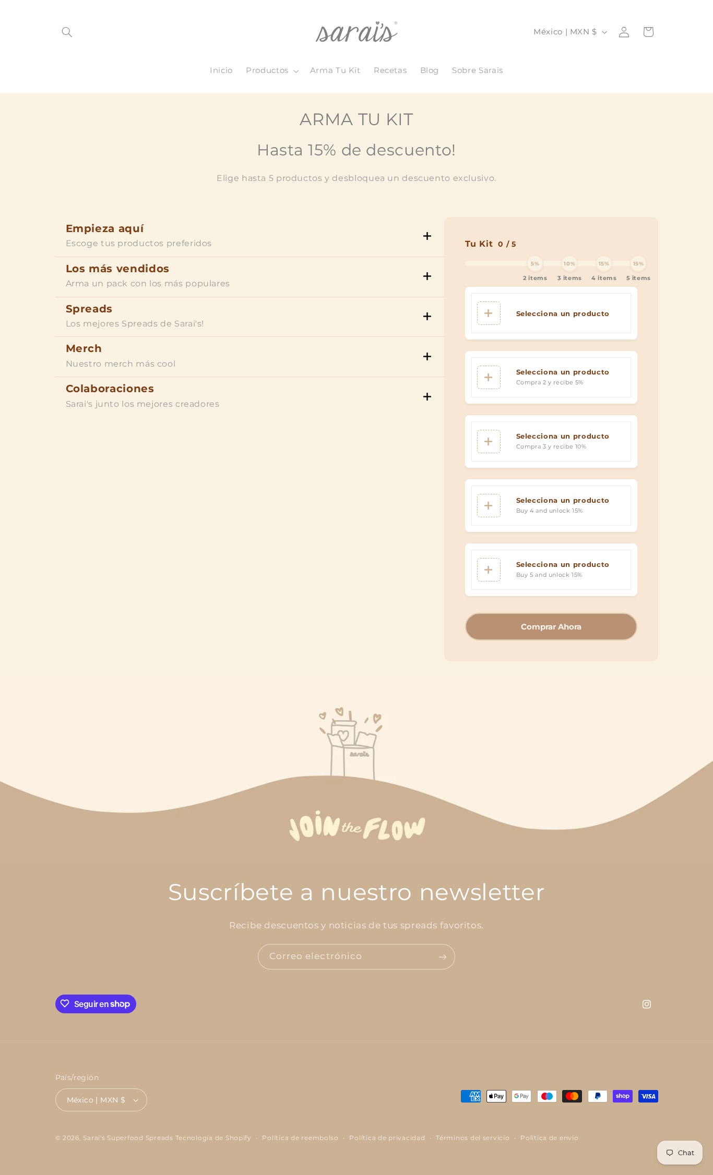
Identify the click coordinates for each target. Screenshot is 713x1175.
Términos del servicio (472, 1138)
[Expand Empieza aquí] (427, 236)
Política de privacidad (387, 1138)
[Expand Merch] (427, 357)
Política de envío (549, 1138)
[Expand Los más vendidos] (427, 276)
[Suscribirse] (443, 957)
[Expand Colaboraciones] (427, 397)
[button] (67, 32)
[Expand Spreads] (427, 316)
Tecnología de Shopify (213, 1138)
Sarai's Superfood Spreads (128, 1138)
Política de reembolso (300, 1138)
